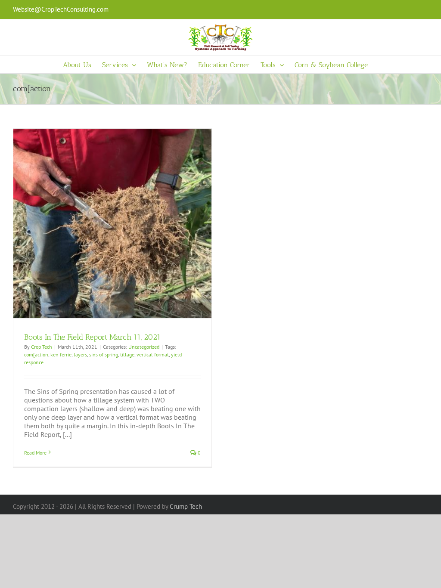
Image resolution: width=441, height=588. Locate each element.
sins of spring (103, 354)
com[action (36, 354)
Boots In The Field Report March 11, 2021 (92, 337)
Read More (35, 452)
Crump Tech (186, 506)
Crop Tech (41, 347)
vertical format (153, 354)
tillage (127, 354)
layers (80, 354)
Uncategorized (143, 347)
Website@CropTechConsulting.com (61, 9)
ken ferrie (60, 354)
